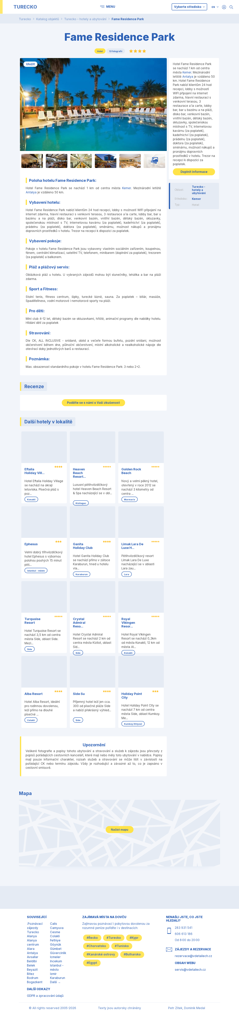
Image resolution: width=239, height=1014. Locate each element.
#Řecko (92, 937)
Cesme (55, 932)
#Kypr (134, 937)
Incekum (56, 961)
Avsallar (32, 957)
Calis (53, 923)
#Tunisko (122, 946)
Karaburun (57, 978)
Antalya (31, 192)
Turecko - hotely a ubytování (85, 19)
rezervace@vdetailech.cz (193, 956)
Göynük (55, 944)
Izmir (53, 974)
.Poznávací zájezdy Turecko (35, 928)
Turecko (25, 19)
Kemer (126, 188)
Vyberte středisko (188, 7)
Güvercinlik (58, 953)
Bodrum (32, 978)
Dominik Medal (194, 1008)
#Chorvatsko (96, 946)
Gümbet (55, 949)
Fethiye (55, 940)
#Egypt (92, 963)
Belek (31, 965)
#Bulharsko (132, 954)
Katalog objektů (47, 19)
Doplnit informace (194, 172)
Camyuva (57, 928)
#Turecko (114, 937)
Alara (30, 949)
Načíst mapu (119, 829)
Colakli (55, 936)
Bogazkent (34, 982)
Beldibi (32, 961)
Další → (55, 982)
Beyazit (32, 969)
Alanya (32, 936)
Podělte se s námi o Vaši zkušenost (93, 402)
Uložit (30, 64)
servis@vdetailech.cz (190, 969)
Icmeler (55, 957)
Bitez (30, 974)
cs (213, 7)
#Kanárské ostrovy (101, 954)
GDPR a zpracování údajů (45, 996)
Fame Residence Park (128, 19)
